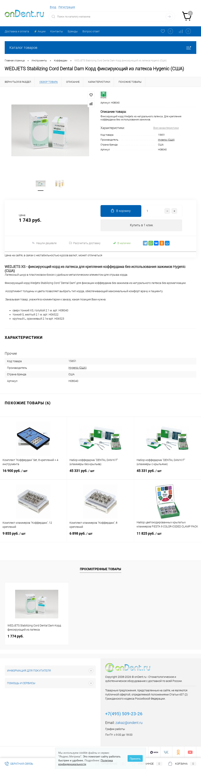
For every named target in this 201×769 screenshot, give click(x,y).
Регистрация (66, 7)
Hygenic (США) (166, 139)
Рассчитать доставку (86, 243)
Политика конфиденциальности (85, 762)
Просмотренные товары (100, 569)
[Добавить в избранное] (91, 95)
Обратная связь (21, 763)
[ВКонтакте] (156, 243)
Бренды (73, 31)
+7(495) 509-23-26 (124, 713)
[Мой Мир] (167, 243)
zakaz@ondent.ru (129, 723)
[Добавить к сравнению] (91, 103)
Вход (53, 7)
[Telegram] (145, 243)
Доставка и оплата (17, 31)
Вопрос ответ (91, 31)
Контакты (56, 31)
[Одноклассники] (161, 243)
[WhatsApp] (150, 243)
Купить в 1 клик (141, 225)
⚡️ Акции (40, 31)
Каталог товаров (23, 47)
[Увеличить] (50, 130)
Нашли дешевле (46, 243)
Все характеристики (166, 127)
